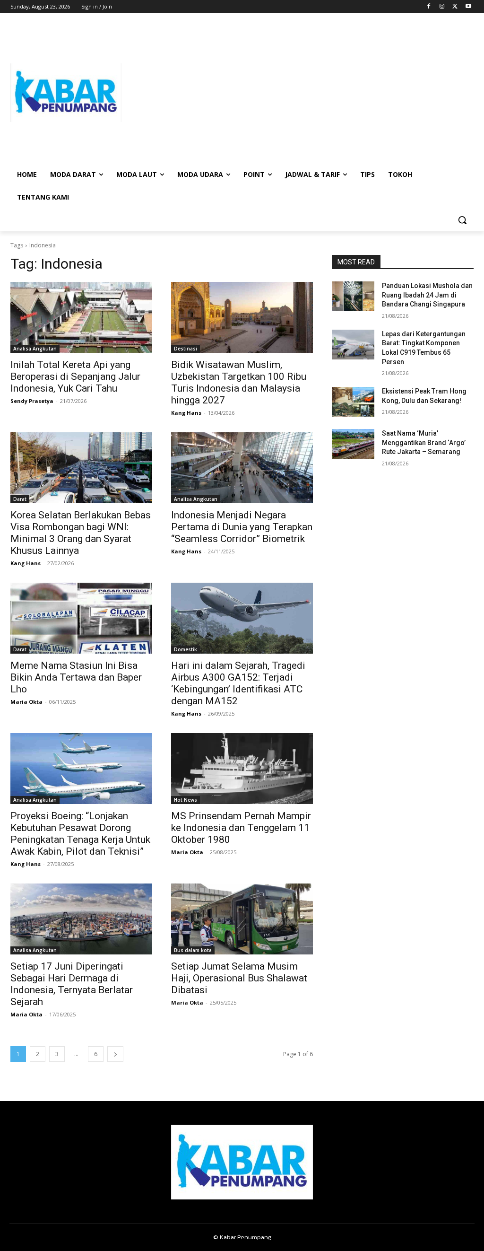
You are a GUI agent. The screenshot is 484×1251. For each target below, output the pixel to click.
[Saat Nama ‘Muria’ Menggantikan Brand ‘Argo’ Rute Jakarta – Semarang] (353, 444)
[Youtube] (468, 6)
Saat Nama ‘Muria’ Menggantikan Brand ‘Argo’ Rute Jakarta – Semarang (424, 442)
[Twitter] (454, 6)
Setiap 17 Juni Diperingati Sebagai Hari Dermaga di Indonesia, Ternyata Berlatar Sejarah (71, 984)
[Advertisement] (297, 92)
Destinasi (185, 348)
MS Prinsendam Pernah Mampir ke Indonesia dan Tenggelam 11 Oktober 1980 (241, 827)
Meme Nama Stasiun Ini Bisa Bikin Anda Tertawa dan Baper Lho (76, 677)
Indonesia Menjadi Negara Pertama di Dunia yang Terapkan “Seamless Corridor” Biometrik (241, 526)
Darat (19, 499)
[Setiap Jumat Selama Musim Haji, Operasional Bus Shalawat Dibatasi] (242, 919)
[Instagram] (442, 6)
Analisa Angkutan (35, 348)
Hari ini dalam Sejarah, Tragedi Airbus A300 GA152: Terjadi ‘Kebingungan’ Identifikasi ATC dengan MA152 (238, 683)
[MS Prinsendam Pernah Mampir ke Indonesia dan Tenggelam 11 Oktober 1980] (242, 768)
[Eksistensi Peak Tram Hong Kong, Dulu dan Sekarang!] (353, 402)
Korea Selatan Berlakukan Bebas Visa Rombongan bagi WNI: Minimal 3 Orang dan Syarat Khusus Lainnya (80, 532)
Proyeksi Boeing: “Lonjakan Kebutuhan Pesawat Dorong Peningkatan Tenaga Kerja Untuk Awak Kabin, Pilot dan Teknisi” (80, 833)
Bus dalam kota (193, 950)
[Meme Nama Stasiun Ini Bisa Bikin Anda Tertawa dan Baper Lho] (81, 618)
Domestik (185, 649)
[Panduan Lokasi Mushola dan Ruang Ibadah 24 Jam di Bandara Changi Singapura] (353, 296)
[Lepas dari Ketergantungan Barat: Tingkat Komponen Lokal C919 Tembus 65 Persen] (353, 344)
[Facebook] (429, 6)
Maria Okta (26, 701)
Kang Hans (186, 412)
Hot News (185, 799)
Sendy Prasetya (31, 400)
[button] (462, 220)
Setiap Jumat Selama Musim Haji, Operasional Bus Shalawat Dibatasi (239, 978)
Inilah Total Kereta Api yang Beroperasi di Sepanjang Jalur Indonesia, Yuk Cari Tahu (75, 376)
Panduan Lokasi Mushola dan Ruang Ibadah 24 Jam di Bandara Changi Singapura (427, 295)
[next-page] (115, 1054)
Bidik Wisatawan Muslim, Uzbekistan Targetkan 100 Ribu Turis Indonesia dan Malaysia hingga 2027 (238, 382)
